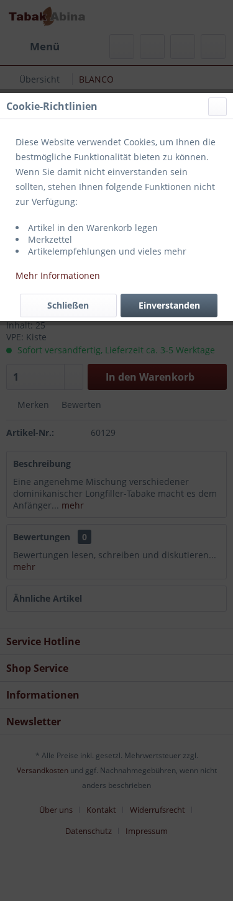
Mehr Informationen (58, 275)
